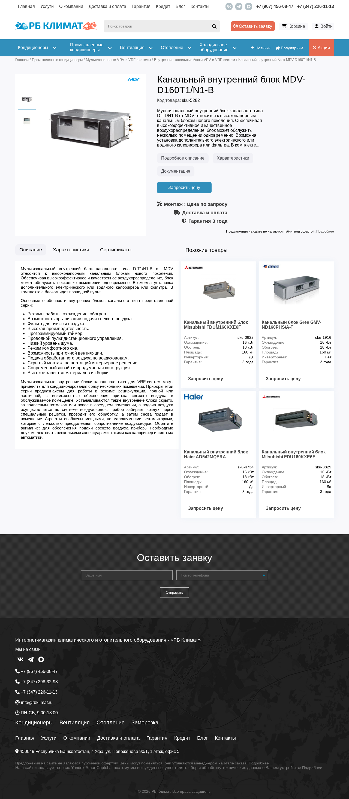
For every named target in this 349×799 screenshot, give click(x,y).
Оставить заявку (255, 26)
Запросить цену (184, 187)
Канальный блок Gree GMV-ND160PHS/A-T (291, 325)
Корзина (296, 26)
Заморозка (144, 722)
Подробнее (325, 231)
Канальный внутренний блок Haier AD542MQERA (216, 454)
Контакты (200, 6)
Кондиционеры (34, 722)
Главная (26, 6)
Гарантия (141, 6)
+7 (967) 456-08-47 (274, 6)
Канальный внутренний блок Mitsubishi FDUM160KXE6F (216, 325)
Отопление (111, 722)
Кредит (163, 6)
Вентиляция (74, 722)
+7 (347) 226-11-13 (315, 6)
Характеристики (233, 158)
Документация (175, 171)
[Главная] (56, 28)
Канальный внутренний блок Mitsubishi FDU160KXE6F (294, 454)
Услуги (47, 6)
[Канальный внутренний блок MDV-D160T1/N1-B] (92, 176)
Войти (326, 26)
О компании (71, 6)
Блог (180, 6)
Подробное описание (182, 158)
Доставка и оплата (107, 6)
